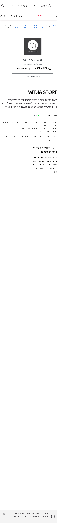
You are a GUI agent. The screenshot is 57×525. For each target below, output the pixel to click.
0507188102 (41, 68)
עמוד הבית (55, 26)
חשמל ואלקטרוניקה (20, 26)
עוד (47, 520)
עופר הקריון (44, 26)
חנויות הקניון (34, 26)
